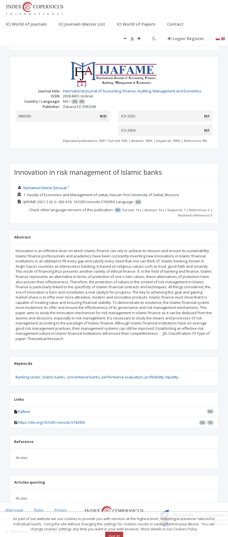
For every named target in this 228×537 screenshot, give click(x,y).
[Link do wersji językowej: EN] (223, 38)
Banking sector (28, 377)
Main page (14, 510)
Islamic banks (53, 377)
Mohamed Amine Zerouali (45, 187)
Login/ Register (188, 38)
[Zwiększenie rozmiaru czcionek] (142, 38)
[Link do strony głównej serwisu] (34, 7)
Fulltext (24, 411)
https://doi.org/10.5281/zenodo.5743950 (51, 422)
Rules (39, 510)
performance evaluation (122, 377)
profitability (154, 377)
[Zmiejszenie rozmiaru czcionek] (122, 38)
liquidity (172, 377)
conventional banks (83, 377)
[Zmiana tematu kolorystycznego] (154, 38)
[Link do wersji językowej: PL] (217, 38)
